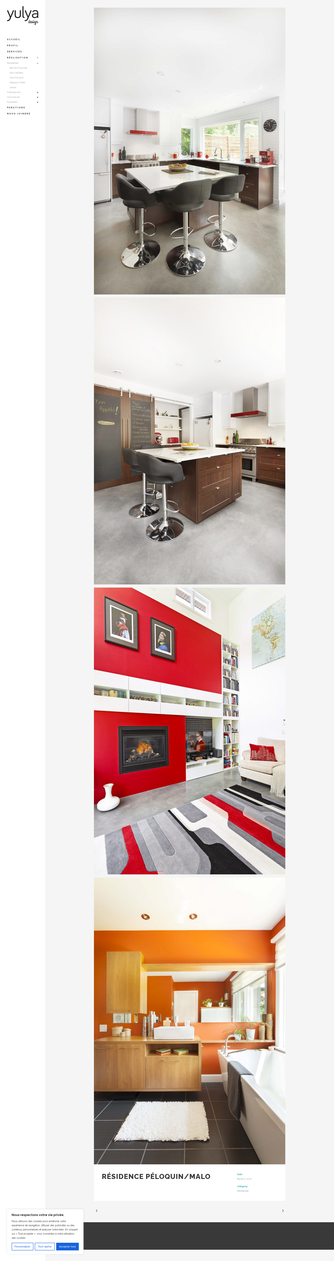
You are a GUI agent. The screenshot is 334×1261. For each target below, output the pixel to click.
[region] (45, 1231)
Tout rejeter (45, 1246)
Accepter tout (67, 1246)
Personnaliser (22, 1246)
